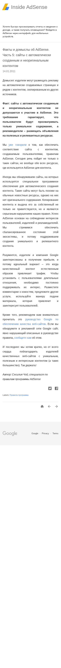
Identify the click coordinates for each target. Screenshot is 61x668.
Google (35, 433)
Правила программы (19, 395)
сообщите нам (22, 337)
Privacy (46, 433)
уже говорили (17, 144)
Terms (55, 433)
